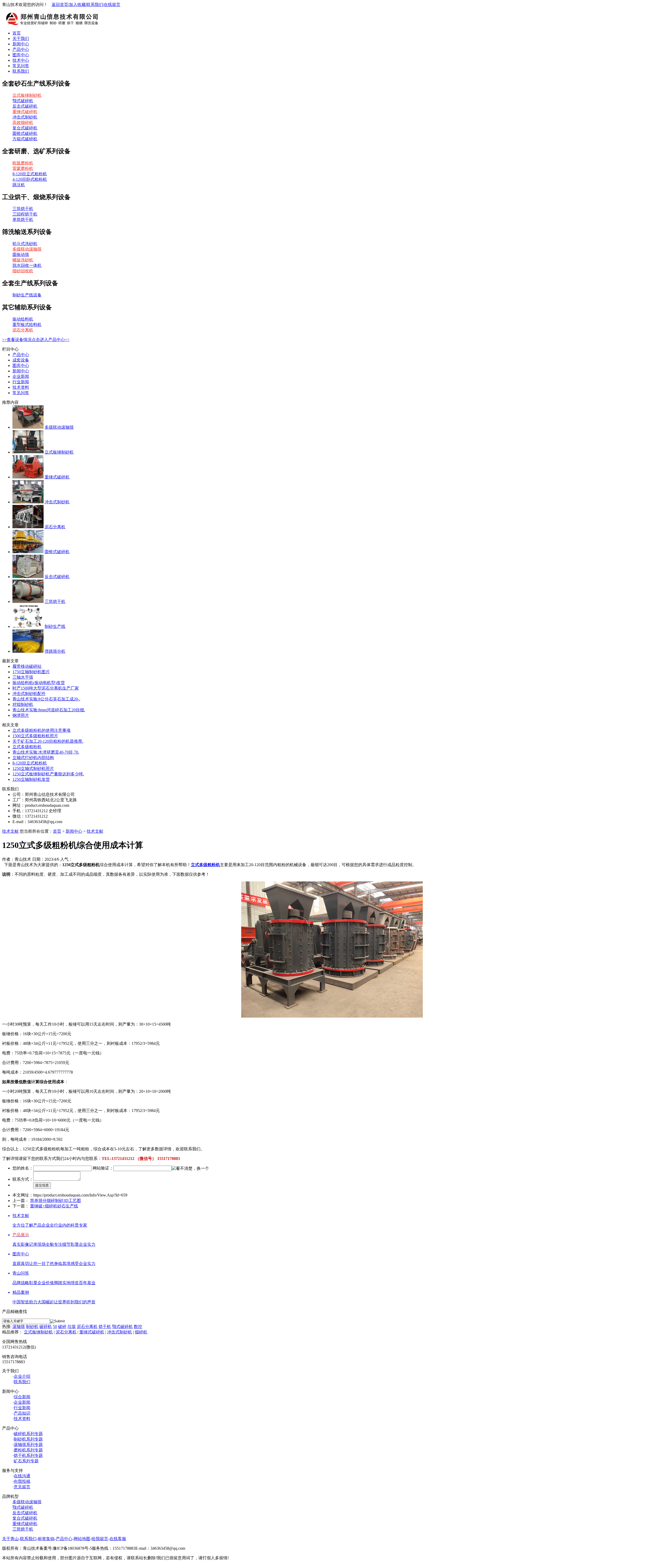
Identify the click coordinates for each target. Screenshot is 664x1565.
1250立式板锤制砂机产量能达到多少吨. (48, 774)
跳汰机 (18, 185)
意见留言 (22, 1487)
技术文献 (10, 831)
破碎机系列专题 (28, 1433)
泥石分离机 (22, 330)
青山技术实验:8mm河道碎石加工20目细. (48, 710)
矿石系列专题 (26, 1461)
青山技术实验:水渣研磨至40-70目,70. (45, 752)
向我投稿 (22, 1481)
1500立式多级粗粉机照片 (35, 736)
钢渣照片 (20, 715)
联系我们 (94, 4)
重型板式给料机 (27, 324)
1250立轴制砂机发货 (31, 779)
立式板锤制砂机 (27, 95)
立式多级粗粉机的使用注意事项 (41, 730)
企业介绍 (22, 1376)
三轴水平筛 (22, 677)
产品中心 (20, 49)
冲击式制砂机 (24, 117)
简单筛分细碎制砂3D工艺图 (55, 1200)
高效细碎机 (22, 122)
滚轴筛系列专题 (28, 1444)
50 (55, 1326)
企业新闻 (20, 376)
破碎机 (45, 1326)
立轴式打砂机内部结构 (33, 757)
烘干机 (105, 1326)
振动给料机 (22, 319)
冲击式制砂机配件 (29, 693)
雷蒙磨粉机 (22, 168)
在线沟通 (22, 1476)
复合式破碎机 (24, 128)
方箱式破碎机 (24, 139)
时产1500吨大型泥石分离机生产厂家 (45, 688)
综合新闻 (22, 1397)
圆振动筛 (20, 254)
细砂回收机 (22, 271)
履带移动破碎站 (27, 666)
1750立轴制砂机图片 (31, 672)
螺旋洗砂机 (22, 260)
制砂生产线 (55, 626)
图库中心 (20, 55)
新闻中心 (20, 44)
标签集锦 (46, 1538)
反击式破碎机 (24, 106)
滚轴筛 (18, 1326)
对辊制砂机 (22, 704)
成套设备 (20, 360)
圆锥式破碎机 (24, 133)
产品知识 (22, 1413)
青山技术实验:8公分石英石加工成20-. (46, 699)
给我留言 (100, 1538)
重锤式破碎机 (24, 111)
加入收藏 (77, 4)
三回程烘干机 (24, 214)
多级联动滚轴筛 (27, 249)
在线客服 (117, 1538)
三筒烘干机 (22, 208)
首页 (16, 33)
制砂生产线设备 (27, 295)
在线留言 (112, 4)
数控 (138, 1326)
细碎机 (141, 1332)
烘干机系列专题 (28, 1455)
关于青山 (10, 1538)
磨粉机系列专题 (28, 1450)
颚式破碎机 (22, 101)
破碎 (62, 1326)
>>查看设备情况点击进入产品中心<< (36, 339)
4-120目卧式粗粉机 (29, 179)
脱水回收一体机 (27, 265)
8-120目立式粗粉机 (29, 174)
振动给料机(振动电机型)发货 (38, 682)
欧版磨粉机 (22, 163)
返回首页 (60, 4)
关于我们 (20, 38)
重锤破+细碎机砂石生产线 (54, 1206)
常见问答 (20, 66)
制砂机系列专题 (28, 1439)
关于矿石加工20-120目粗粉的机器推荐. (47, 741)
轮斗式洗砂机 (24, 243)
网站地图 (82, 1538)
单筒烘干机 (22, 219)
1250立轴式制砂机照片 (33, 768)
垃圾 (71, 1326)
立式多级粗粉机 (27, 747)
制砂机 (32, 1326)
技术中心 (20, 60)
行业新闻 (20, 382)
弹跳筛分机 (55, 651)
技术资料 (20, 387)
